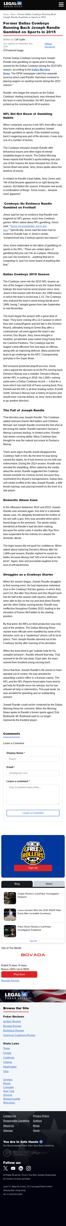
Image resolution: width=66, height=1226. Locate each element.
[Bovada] (33, 955)
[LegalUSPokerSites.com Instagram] (28, 1168)
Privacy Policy (41, 1116)
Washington (10, 1066)
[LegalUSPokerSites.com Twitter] (5, 1168)
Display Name (16, 753)
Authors (37, 1120)
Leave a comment (18, 781)
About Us (8, 1125)
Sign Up (33, 867)
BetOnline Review (13, 1030)
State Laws (11, 1043)
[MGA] (40, 1153)
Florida (7, 1053)
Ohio (6, 1071)
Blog (17, 883)
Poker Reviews (13, 1016)
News (13, 14)
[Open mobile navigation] (61, 5)
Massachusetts (11, 1098)
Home (6, 14)
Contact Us (9, 1116)
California (8, 1057)
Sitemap (8, 1130)
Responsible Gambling (16, 1120)
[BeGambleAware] (21, 1153)
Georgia (7, 1079)
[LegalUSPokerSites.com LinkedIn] (21, 1168)
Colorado (8, 1087)
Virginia (7, 1062)
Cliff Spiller (19, 39)
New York (8, 1091)
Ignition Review (12, 1021)
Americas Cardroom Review (19, 1035)
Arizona (7, 1095)
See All (33, 941)
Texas (6, 1048)
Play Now (19, 974)
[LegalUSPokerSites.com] (11, 6)
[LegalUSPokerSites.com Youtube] (13, 1168)
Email (11, 767)
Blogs (36, 1125)
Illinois (7, 1083)
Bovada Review (10, 980)
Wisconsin (9, 1102)
